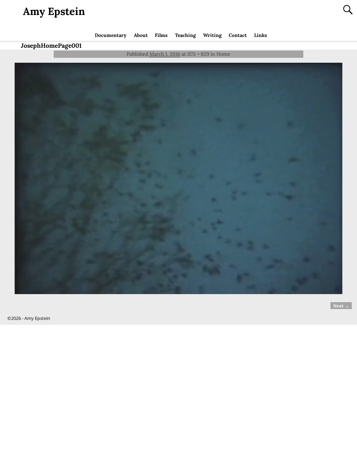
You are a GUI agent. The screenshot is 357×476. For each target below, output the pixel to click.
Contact (238, 35)
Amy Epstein (54, 11)
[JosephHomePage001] (178, 178)
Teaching (185, 35)
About (141, 35)
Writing (212, 35)
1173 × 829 (198, 54)
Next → (341, 305)
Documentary (111, 35)
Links (260, 35)
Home (223, 54)
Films (161, 35)
